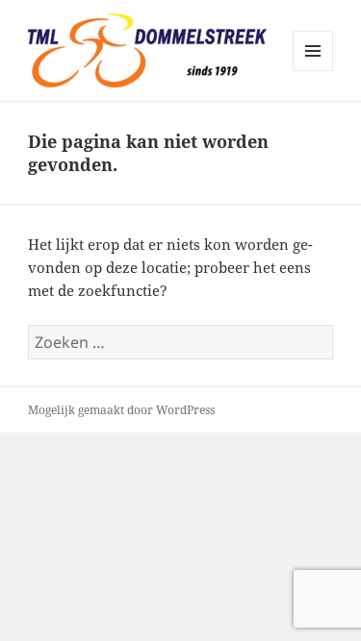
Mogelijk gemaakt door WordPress (121, 410)
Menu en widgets (313, 70)
